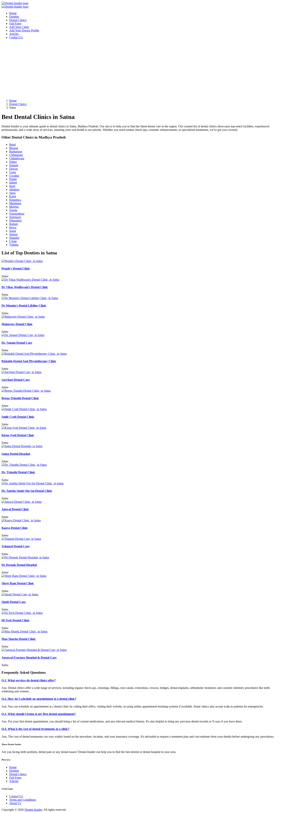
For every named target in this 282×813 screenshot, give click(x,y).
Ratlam (13, 224)
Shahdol (14, 237)
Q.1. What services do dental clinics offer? (29, 680)
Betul (12, 144)
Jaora (12, 193)
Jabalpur (14, 189)
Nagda (13, 210)
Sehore (13, 234)
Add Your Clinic (19, 27)
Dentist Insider (33, 809)
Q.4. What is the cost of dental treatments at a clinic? (35, 729)
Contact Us (16, 37)
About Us (15, 803)
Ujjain (13, 241)
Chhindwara (16, 158)
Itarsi (12, 186)
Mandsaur (15, 203)
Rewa (12, 227)
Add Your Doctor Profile (24, 30)
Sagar (12, 231)
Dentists (14, 16)
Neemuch (15, 217)
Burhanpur (15, 151)
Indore (13, 182)
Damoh (13, 165)
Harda (13, 179)
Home (13, 13)
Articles (14, 33)
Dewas (13, 168)
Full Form (15, 23)
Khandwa (15, 199)
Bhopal (13, 148)
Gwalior (14, 175)
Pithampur (15, 220)
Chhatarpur (16, 155)
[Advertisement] (117, 69)
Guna (12, 172)
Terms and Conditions (22, 799)
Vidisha (13, 244)
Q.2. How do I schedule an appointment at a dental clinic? (39, 698)
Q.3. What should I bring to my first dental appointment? (39, 714)
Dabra (13, 161)
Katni (12, 196)
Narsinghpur (16, 213)
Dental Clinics (17, 20)
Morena (14, 206)
